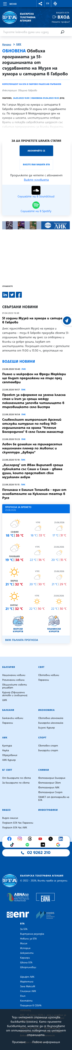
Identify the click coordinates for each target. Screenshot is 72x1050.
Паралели (43, 680)
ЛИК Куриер (9, 760)
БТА (22, 923)
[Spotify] (28, 845)
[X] (51, 839)
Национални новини (13, 675)
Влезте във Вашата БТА (36, 164)
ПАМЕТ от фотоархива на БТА (53, 799)
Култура (7, 745)
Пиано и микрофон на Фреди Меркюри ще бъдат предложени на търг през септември (34, 378)
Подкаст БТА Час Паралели (17, 822)
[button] (40, 3)
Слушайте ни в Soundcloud (36, 196)
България (8, 667)
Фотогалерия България (51, 778)
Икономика (46, 710)
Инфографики (48, 810)
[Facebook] (10, 839)
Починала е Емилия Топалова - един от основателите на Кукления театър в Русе (34, 494)
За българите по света (16, 782)
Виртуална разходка (32, 933)
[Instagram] (20, 839)
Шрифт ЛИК (27, 976)
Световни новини (48, 675)
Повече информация (46, 1042)
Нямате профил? (61, 21)
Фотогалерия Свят (49, 782)
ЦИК (4, 700)
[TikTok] (12, 845)
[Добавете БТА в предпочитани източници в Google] (59, 845)
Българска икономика (50, 722)
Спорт (42, 737)
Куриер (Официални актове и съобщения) (14, 694)
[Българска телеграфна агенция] (9, 880)
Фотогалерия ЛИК (48, 787)
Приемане (18, 1042)
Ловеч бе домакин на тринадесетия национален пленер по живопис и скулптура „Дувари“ (32, 448)
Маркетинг (26, 981)
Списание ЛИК (28, 991)
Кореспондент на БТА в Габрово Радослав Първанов (31, 84)
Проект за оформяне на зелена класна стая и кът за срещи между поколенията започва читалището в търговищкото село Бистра (34, 401)
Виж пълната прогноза (21, 640)
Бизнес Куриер (46, 727)
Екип (22, 996)
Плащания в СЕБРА (30, 1005)
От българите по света (16, 778)
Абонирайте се (36, 150)
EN (47, 3)
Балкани (8, 710)
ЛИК (18, 44)
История (25, 948)
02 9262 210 (39, 852)
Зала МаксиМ (27, 986)
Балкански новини (12, 718)
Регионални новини (13, 680)
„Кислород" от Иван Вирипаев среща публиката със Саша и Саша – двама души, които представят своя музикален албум (32, 471)
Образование (9, 755)
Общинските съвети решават (14, 686)
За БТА (23, 929)
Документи (27, 953)
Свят (41, 667)
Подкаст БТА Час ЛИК (14, 827)
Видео (6, 810)
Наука (5, 750)
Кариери (25, 957)
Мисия (23, 943)
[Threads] (30, 839)
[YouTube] (41, 839)
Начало (6, 44)
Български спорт (48, 750)
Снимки (43, 769)
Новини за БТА (28, 938)
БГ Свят (7, 769)
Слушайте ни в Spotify (36, 210)
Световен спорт (48, 745)
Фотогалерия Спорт (50, 792)
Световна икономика (50, 718)
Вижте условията (36, 179)
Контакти (26, 1000)
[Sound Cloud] (43, 845)
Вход (63, 17)
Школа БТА (26, 962)
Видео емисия (10, 818)
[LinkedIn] (61, 839)
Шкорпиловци (28, 967)
